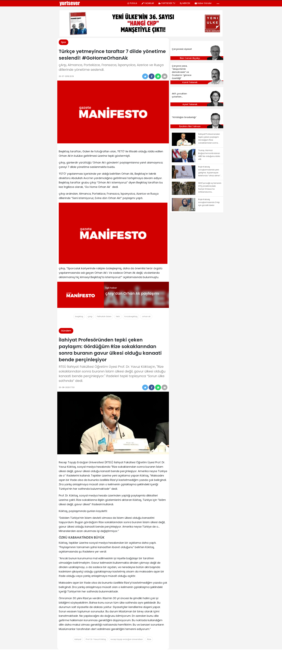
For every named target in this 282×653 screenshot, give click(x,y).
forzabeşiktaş (130, 316)
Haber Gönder (204, 3)
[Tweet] (145, 76)
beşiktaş (79, 316)
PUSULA (133, 3)
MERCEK (186, 3)
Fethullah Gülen (104, 316)
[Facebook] (152, 76)
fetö (118, 316)
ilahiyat (77, 639)
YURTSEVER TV (168, 3)
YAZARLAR (149, 3)
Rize (149, 639)
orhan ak (146, 316)
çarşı (90, 316)
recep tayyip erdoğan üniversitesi (126, 639)
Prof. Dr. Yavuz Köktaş (96, 639)
